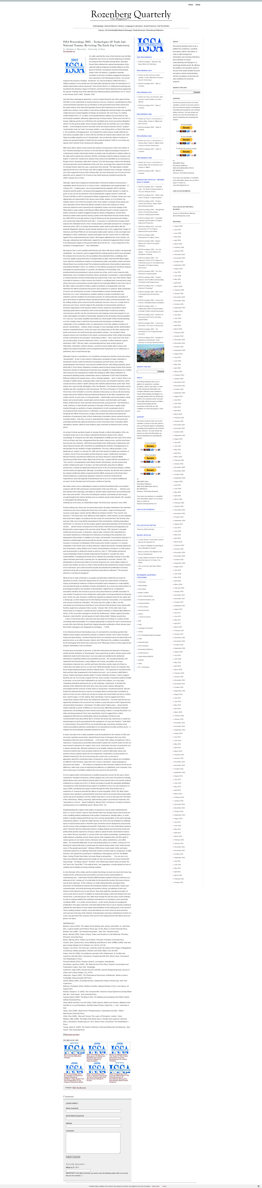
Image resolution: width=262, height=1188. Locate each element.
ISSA (74, 1087)
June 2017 (177, 616)
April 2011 (177, 872)
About (198, 4)
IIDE (139, 621)
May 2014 (177, 744)
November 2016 (179, 641)
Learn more (155, 1186)
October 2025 (178, 261)
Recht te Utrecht (145, 617)
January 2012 (178, 843)
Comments (70, 1131)
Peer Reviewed (81, 1087)
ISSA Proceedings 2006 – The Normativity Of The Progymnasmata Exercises (150, 331)
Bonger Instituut (143, 592)
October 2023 (178, 347)
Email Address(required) (75, 1116)
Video (140, 663)
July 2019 (177, 527)
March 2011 (178, 875)
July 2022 (177, 400)
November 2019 (179, 513)
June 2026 (177, 233)
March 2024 (178, 329)
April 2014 (177, 747)
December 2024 (179, 297)
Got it (164, 1186)
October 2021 (178, 432)
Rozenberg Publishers (155, 30)
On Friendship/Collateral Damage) (149, 635)
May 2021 (177, 449)
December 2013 (179, 762)
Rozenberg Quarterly (144, 421)
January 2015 (178, 719)
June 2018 (177, 574)
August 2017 (178, 609)
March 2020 (178, 499)
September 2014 (179, 730)
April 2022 (177, 410)
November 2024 (179, 300)
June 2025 (177, 276)
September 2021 (179, 435)
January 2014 (178, 758)
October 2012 (178, 811)
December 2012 (179, 804)
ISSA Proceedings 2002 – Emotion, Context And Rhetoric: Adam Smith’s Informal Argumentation (150, 203)
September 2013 (179, 772)
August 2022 (178, 396)
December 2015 (179, 680)
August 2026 (178, 226)
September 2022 (179, 393)
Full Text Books (163, 26)
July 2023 (177, 357)
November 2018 (179, 556)
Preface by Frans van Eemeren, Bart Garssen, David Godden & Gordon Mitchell (150, 99)
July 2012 (177, 822)
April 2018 (177, 581)
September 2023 (179, 350)
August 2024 (178, 311)
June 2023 (177, 361)
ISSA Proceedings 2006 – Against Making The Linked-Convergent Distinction (149, 243)
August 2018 (178, 566)
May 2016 (177, 662)
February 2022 (179, 417)
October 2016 (178, 645)
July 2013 (177, 779)
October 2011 (178, 854)
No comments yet (69, 51)
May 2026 (177, 237)
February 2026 (179, 247)
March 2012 (178, 836)
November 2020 (179, 471)
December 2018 (179, 552)
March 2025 (178, 286)
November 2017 (179, 598)
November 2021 (179, 428)
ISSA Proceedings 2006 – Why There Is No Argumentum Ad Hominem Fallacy (150, 294)
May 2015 (177, 705)
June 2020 (177, 488)
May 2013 (177, 786)
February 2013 (179, 797)
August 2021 (178, 439)
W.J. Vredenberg (143, 667)
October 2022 (178, 389)
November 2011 (179, 850)
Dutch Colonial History (145, 596)
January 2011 (178, 882)
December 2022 (179, 382)
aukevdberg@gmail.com (181, 185)
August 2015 (178, 694)
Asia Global (142, 589)
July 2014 (177, 737)
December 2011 (179, 847)
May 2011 (177, 868)
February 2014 (179, 754)
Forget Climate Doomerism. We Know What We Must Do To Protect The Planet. (150, 560)
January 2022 (178, 421)
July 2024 (177, 315)
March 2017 (178, 627)
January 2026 (178, 251)
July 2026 (177, 229)
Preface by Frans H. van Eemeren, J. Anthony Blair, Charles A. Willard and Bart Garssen (150, 121)
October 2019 (178, 517)
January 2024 (178, 336)
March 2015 (178, 712)
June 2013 (177, 783)
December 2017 (179, 595)
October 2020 (178, 474)
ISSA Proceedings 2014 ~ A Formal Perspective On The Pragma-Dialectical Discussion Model (149, 229)
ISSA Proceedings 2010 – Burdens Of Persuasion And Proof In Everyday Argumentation (150, 317)
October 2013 (178, 769)
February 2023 (179, 375)
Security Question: (75, 1164)
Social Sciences (150, 26)
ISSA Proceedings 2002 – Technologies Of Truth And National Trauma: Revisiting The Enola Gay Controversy (96, 43)
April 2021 (177, 453)
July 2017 (177, 613)
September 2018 (179, 563)
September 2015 (179, 691)
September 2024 (179, 307)
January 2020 (178, 506)
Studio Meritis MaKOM (145, 656)
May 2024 (177, 322)
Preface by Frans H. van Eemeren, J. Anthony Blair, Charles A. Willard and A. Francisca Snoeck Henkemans (151, 143)
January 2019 (178, 549)
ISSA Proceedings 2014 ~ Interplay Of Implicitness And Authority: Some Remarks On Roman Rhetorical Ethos (150, 340)
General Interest (111, 26)
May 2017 (177, 620)
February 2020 (179, 503)
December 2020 (179, 467)
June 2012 (177, 825)
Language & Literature (134, 26)
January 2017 (178, 634)
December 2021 (179, 425)
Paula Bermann (139, 30)
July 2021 (177, 442)
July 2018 (177, 570)
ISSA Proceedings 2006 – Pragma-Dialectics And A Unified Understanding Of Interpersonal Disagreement (151, 279)
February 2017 (179, 630)
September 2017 (179, 605)
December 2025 (179, 254)
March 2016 (178, 669)
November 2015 (179, 684)
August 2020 (178, 481)
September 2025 (179, 265)
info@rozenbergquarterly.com (147, 503)
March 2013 (178, 794)
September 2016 (179, 648)
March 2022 (178, 414)
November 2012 (179, 808)
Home (190, 4)
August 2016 (178, 652)
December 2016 (179, 637)
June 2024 (177, 318)
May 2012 (177, 829)
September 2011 (179, 857)
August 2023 (178, 354)
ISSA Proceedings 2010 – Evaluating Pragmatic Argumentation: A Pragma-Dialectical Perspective (150, 220)
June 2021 (177, 446)
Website (69, 1123)
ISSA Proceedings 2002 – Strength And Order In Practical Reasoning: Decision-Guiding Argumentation (151, 212)
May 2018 (177, 577)
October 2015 (178, 687)
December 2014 (179, 723)
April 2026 (177, 240)
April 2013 (177, 790)
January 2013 (178, 801)
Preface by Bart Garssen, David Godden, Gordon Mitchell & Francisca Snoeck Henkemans (150, 77)
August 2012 (178, 818)
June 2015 (177, 701)
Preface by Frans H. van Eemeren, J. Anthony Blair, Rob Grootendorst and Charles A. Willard (150, 165)
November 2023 (179, 343)
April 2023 (177, 368)
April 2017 (177, 623)
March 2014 (178, 751)
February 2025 (179, 290)
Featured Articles (143, 603)
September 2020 (179, 478)
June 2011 (177, 864)
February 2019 (179, 545)
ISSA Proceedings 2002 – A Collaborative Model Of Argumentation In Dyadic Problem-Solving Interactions (151, 308)
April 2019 (177, 538)
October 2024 (178, 304)
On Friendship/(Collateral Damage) (118, 30)
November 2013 (179, 765)
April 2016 (177, 666)
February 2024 (179, 332)
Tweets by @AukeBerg (180, 213)
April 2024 (177, 325)
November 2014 (179, 726)
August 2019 (178, 524)
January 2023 (178, 378)
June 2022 (177, 403)
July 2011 (177, 861)
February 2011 (179, 879)
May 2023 (177, 364)
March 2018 (178, 584)
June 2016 (177, 659)
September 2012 (179, 815)
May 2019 (177, 535)
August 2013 (178, 776)
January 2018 (178, 591)
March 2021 (178, 456)
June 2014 (177, 740)
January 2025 (178, 293)
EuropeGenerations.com (146, 599)
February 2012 (179, 840)
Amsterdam (142, 582)
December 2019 (179, 510)
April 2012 (177, 833)
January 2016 (178, 676)
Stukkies (141, 660)
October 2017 (178, 602)
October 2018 (178, 559)
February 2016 (179, 673)
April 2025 (177, 283)
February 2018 (179, 588)
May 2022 (177, 407)
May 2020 (177, 492)
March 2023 (178, 371)
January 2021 (178, 464)
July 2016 (177, 655)
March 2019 (178, 542)
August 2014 (178, 733)
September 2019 (179, 520)
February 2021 (179, 460)
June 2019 (177, 531)
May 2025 (177, 279)
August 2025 (178, 268)
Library (101, 30)
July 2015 (177, 698)
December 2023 (179, 339)
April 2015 (177, 708)
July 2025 (177, 272)
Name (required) (72, 1108)
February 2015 (179, 715)
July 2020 (177, 485)
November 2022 (179, 386)
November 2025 (179, 258)
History (121, 26)
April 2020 (177, 496)
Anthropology (98, 26)
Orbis (140, 639)
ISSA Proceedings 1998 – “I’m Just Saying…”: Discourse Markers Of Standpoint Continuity (149, 252)
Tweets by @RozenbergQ (145, 529)
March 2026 (178, 244)
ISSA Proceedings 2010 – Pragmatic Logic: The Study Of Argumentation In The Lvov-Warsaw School (150, 189)
